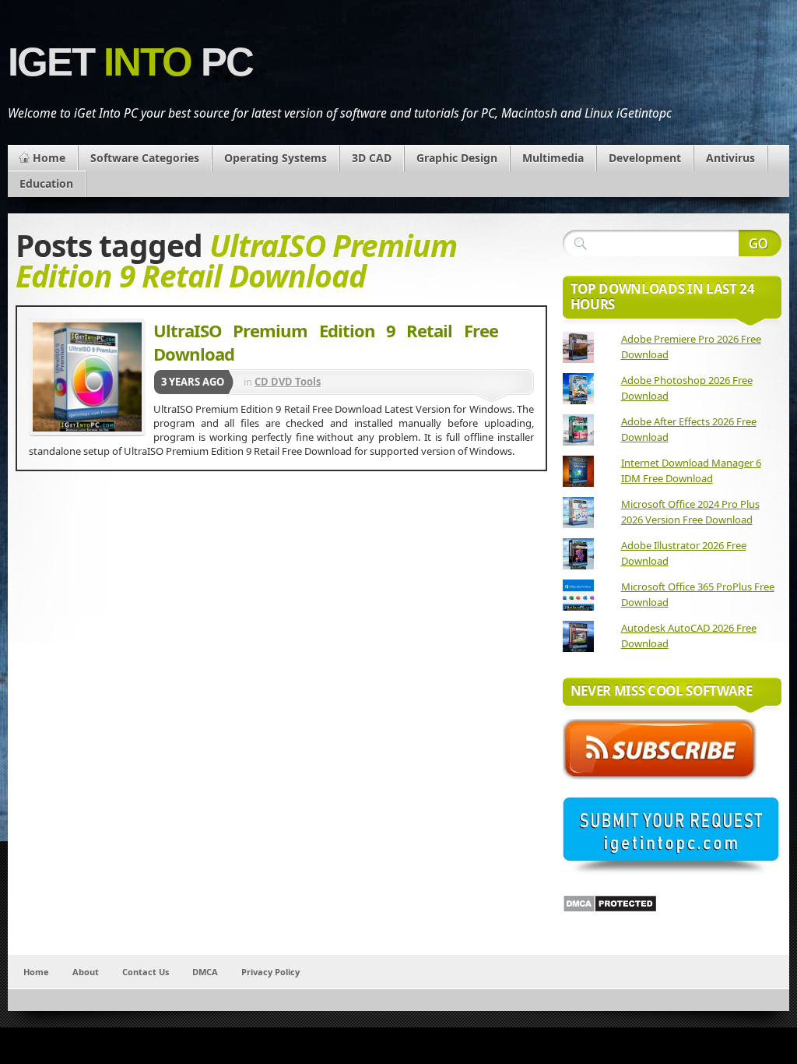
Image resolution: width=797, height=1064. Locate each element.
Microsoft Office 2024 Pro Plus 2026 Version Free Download (690, 512)
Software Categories (144, 157)
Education (46, 183)
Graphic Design (456, 157)
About (85, 972)
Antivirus (730, 157)
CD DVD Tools (288, 382)
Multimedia (553, 157)
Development (645, 157)
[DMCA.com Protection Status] (610, 909)
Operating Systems (275, 157)
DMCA (205, 972)
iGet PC (130, 62)
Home (49, 157)
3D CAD (371, 157)
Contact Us (145, 972)
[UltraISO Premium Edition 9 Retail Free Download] (87, 377)
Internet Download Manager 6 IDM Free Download (691, 470)
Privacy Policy (270, 972)
